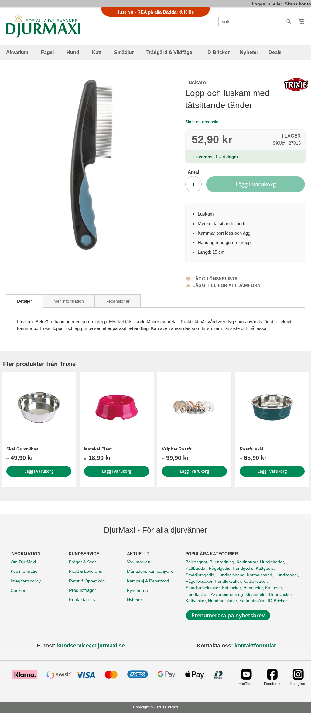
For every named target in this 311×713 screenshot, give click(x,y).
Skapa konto (298, 4)
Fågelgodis (219, 568)
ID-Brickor (277, 600)
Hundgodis (243, 568)
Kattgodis (265, 568)
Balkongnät (196, 561)
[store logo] (43, 26)
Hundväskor (280, 594)
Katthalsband (259, 574)
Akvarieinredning (227, 594)
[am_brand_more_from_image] (38, 407)
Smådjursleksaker (203, 587)
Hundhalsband (230, 574)
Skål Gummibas (22, 448)
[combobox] (256, 21)
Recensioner (117, 301)
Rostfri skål (251, 448)
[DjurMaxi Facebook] (272, 678)
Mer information (68, 301)
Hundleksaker (228, 581)
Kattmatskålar (252, 600)
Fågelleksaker (199, 581)
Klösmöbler (256, 594)
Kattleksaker (255, 581)
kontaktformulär (255, 646)
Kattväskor (196, 600)
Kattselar (273, 587)
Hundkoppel (286, 574)
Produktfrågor (82, 590)
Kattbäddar (196, 568)
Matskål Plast (98, 448)
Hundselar (253, 587)
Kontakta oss (82, 599)
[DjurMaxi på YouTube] (246, 678)
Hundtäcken (197, 594)
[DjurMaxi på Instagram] (298, 678)
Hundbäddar (272, 561)
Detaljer (24, 301)
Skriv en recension (203, 121)
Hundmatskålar (222, 600)
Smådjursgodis (200, 574)
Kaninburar (247, 561)
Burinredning (222, 561)
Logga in (261, 4)
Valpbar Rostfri (177, 448)
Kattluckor (231, 587)
